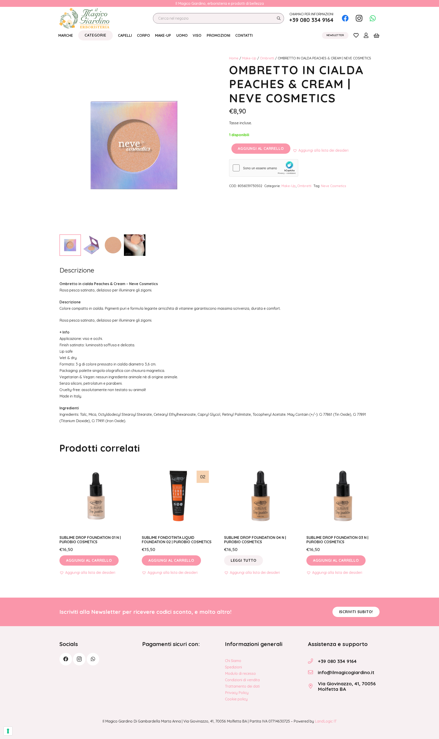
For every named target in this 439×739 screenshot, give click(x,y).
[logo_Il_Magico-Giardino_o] (84, 18)
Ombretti (267, 58)
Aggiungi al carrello (261, 148)
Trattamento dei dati (242, 686)
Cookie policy (236, 699)
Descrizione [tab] (76, 270)
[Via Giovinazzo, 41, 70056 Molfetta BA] (313, 686)
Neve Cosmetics (333, 186)
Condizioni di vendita (242, 680)
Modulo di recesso (240, 673)
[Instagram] (359, 18)
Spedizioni (233, 667)
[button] (320, 150)
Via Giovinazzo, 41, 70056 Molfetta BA (347, 686)
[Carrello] (376, 35)
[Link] (356, 35)
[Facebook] (345, 18)
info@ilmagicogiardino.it (346, 672)
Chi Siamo (233, 660)
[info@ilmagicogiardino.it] (313, 672)
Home (233, 58)
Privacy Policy (237, 692)
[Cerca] (278, 18)
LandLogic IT (326, 721)
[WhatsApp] (373, 18)
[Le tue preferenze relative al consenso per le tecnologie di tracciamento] (8, 731)
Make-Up (249, 58)
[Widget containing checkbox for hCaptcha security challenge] (263, 168)
